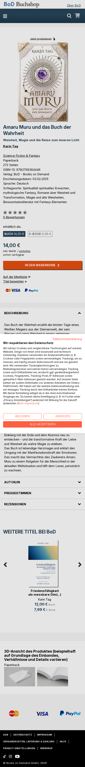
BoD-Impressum (28, 403)
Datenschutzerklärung (67, 339)
